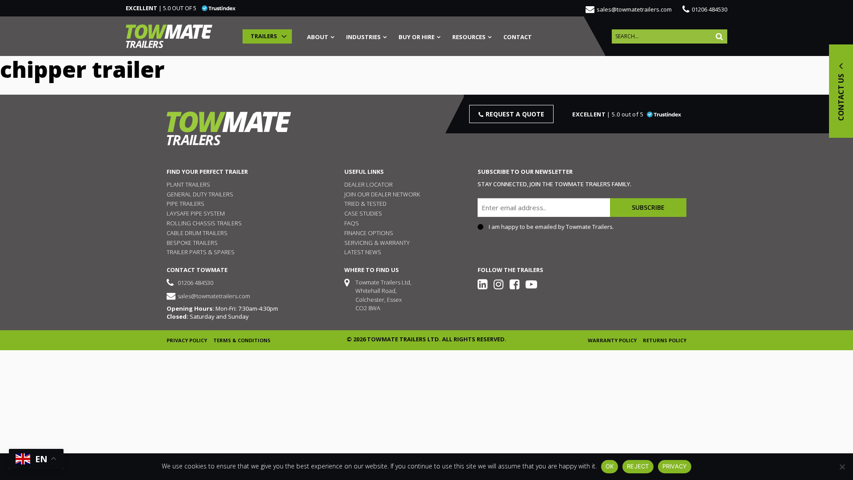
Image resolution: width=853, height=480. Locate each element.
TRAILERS (264, 36)
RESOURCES (469, 37)
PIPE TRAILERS (185, 204)
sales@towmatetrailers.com (634, 9)
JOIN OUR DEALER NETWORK (382, 194)
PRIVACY (674, 466)
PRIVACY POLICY (187, 340)
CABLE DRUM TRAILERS (197, 233)
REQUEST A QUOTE (515, 114)
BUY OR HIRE (416, 37)
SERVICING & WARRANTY (377, 243)
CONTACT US (841, 96)
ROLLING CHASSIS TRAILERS (204, 223)
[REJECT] (841, 466)
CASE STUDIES (363, 213)
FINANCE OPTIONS (368, 233)
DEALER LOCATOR (368, 184)
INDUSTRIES (363, 37)
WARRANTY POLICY (612, 340)
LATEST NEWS (362, 252)
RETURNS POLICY (664, 340)
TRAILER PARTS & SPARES (201, 252)
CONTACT (517, 37)
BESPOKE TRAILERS (192, 243)
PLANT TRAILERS (188, 184)
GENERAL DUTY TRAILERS (200, 194)
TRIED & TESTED (365, 204)
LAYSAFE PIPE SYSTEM (196, 213)
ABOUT (317, 37)
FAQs (351, 223)
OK (610, 466)
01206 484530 (709, 9)
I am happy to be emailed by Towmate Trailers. (551, 227)
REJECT (638, 466)
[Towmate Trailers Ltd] (169, 36)
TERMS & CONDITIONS (242, 340)
